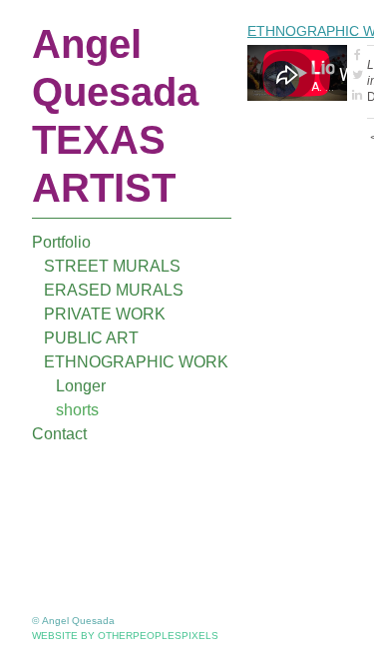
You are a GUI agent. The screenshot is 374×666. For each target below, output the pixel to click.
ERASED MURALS (114, 290)
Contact (59, 433)
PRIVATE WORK (105, 314)
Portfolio (61, 242)
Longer (81, 385)
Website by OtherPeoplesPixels (125, 635)
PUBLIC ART (91, 338)
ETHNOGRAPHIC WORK (136, 361)
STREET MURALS (112, 266)
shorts (77, 409)
